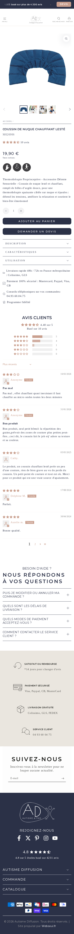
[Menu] (4, 19)
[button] (58, 18)
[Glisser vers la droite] (70, 110)
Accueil (7, 121)
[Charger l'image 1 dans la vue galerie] (23, 109)
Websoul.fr (49, 926)
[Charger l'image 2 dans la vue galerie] (33, 109)
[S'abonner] (63, 778)
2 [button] (35, 544)
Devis (64, 4)
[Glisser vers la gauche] (4, 110)
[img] (11, 374)
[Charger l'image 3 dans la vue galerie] (43, 109)
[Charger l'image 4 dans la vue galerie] (53, 109)
